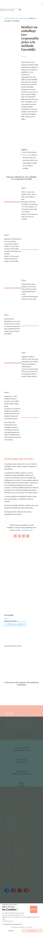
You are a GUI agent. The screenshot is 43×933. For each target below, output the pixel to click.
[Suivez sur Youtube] (27, 536)
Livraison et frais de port (14, 817)
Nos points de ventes (12, 880)
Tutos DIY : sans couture (21, 869)
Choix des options (15, 623)
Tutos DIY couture (19, 862)
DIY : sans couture (22, 18)
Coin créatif (17, 844)
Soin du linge (17, 855)
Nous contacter (11, 810)
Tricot (15, 841)
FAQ (7, 813)
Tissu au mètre (18, 848)
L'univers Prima (11, 799)
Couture (15, 837)
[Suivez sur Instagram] (23, 536)
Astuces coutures (18, 873)
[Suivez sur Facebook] (15, 536)
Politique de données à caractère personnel (20, 827)
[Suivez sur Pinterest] (19, 536)
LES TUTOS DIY (9, 18)
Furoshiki (28, 155)
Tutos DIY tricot (18, 866)
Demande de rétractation (14, 803)
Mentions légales (11, 820)
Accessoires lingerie (19, 851)
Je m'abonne (21, 734)
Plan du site (9, 806)
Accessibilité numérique (12, 831)
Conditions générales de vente (15, 824)
